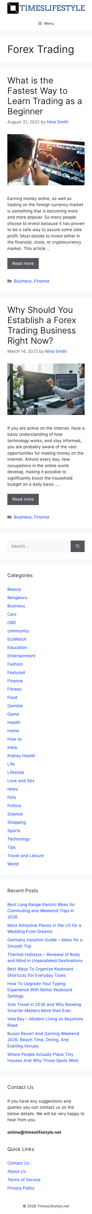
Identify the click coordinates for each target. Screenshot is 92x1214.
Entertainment (21, 655)
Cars (11, 614)
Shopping (16, 822)
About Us (16, 1171)
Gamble (15, 705)
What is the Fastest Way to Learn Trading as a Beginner (44, 95)
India (12, 747)
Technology (18, 839)
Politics (14, 805)
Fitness (14, 689)
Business (23, 281)
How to (14, 739)
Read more (23, 263)
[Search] (78, 546)
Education (17, 647)
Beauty (14, 589)
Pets (11, 797)
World (13, 863)
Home (13, 730)
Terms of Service (23, 1179)
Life (11, 764)
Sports (13, 830)
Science (15, 814)
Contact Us (18, 1163)
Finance (42, 281)
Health (13, 722)
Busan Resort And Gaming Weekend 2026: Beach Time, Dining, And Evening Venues (43, 1040)
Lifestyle (15, 772)
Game (13, 714)
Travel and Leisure (25, 855)
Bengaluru (17, 597)
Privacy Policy (20, 1188)
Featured (16, 672)
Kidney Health (21, 755)
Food (12, 697)
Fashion (15, 664)
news (12, 789)
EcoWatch (16, 639)
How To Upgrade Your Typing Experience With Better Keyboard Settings (39, 990)
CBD (11, 622)
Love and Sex (20, 780)
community (18, 630)
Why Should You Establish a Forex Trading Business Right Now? (41, 325)
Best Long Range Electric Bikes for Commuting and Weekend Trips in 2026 (41, 910)
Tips (11, 847)
